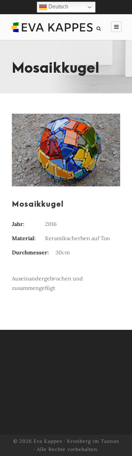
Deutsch (57, 6)
